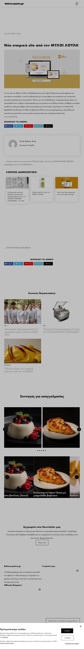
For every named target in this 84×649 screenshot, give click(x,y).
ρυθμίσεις (5, 637)
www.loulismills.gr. (11, 117)
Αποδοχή (67, 631)
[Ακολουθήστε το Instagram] (42, 615)
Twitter (19, 126)
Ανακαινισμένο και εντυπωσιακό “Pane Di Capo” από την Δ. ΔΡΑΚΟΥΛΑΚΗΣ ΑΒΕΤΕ (37, 161)
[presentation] (5, 429)
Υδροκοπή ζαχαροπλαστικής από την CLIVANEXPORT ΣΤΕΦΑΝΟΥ (61, 330)
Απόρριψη (67, 638)
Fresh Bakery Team (27, 141)
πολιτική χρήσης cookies (7, 643)
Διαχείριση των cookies (72, 643)
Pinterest (29, 126)
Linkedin (39, 126)
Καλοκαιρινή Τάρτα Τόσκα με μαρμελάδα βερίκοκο (50, 494)
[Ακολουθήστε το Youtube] (46, 615)
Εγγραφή (42, 542)
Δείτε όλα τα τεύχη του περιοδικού (62, 621)
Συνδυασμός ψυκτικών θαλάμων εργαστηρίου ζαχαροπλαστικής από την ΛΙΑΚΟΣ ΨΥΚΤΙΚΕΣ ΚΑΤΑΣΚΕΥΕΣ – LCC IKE (17, 196)
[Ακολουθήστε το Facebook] (37, 615)
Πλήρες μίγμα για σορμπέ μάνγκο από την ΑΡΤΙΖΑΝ (18, 369)
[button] (37, 450)
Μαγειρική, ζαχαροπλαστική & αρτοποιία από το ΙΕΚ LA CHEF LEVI (21, 331)
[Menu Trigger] (77, 4)
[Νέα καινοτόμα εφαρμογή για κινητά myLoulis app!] (66, 188)
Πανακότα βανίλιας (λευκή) (20, 443)
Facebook (9, 126)
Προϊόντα (7, 365)
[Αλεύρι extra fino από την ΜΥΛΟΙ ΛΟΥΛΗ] (42, 188)
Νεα (19, 33)
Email (49, 126)
